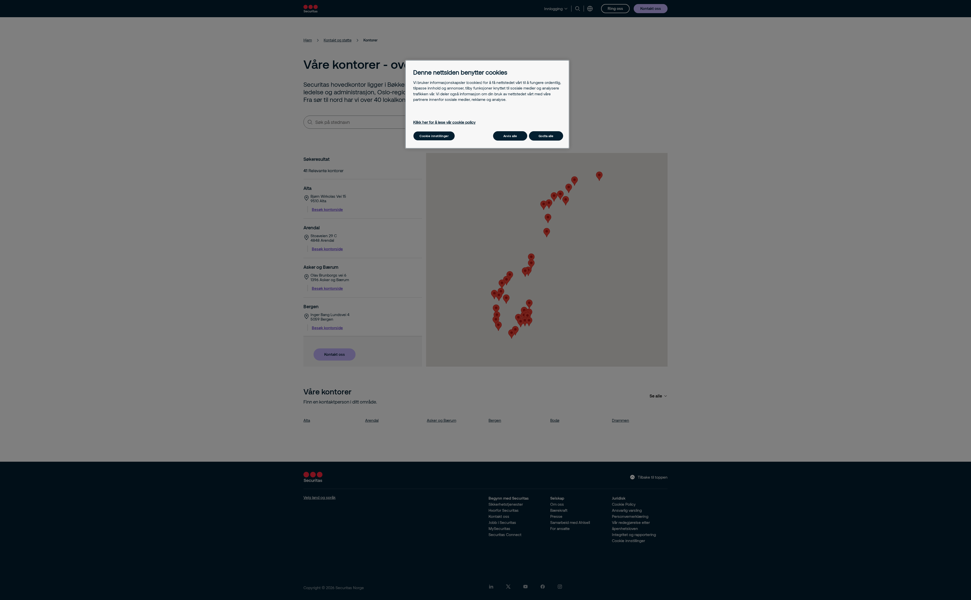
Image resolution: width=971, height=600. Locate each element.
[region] (487, 104)
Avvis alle (510, 136)
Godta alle (546, 136)
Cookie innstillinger (434, 136)
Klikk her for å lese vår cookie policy (444, 122)
